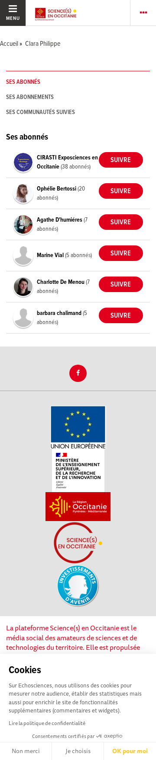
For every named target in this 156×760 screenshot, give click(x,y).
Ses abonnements (30, 97)
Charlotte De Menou (61, 282)
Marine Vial (51, 255)
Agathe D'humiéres (60, 220)
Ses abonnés (23, 82)
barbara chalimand (60, 313)
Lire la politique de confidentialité (47, 723)
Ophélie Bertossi (57, 189)
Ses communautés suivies (40, 112)
